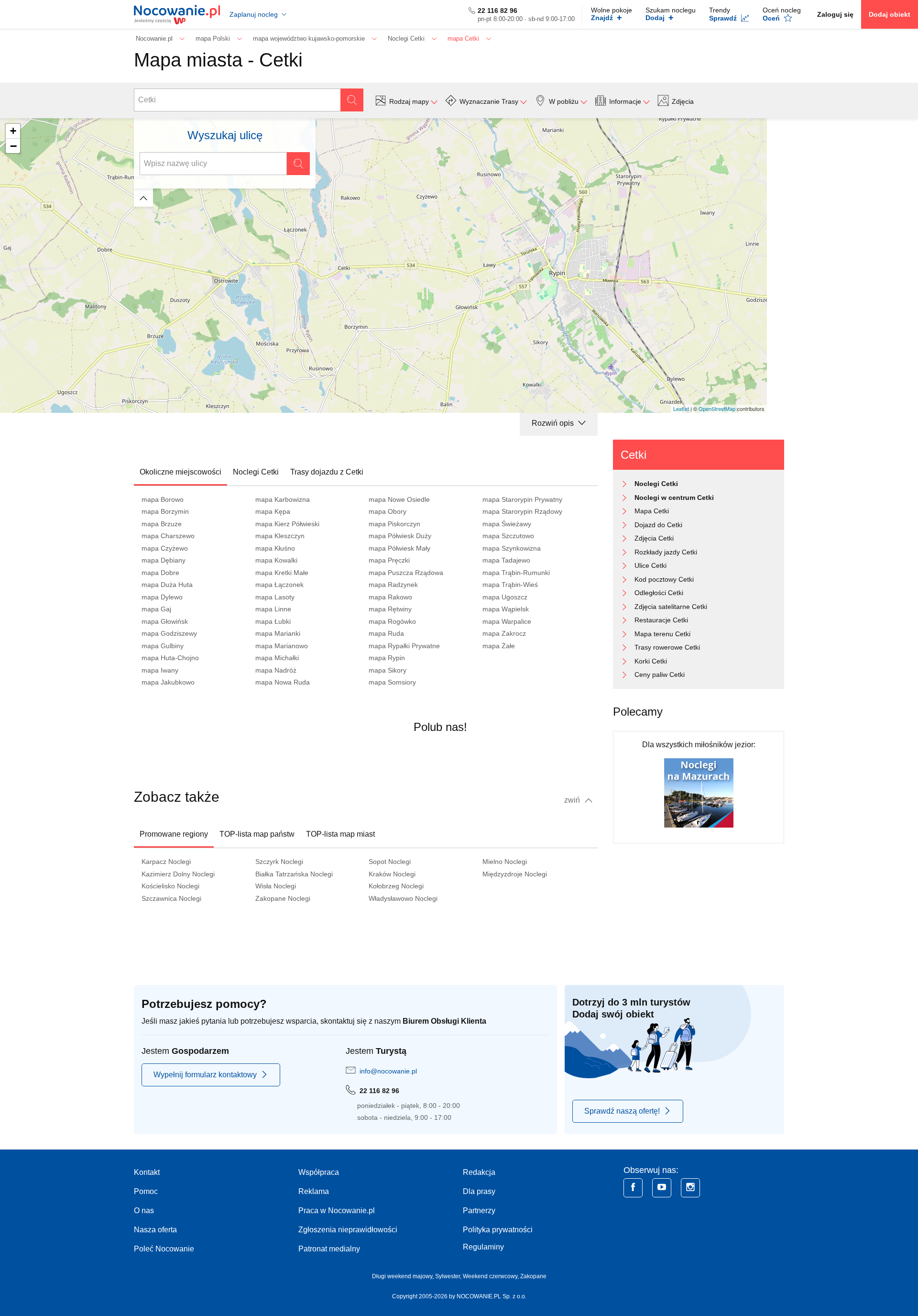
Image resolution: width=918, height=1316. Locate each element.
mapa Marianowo (281, 646)
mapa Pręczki (389, 560)
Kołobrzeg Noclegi (396, 886)
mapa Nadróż (275, 670)
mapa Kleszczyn (280, 536)
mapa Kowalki (276, 560)
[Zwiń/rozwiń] (143, 197)
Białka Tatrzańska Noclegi (294, 874)
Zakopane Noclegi (282, 898)
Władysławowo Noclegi (403, 898)
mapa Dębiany (164, 560)
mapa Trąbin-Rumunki (516, 572)
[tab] (180, 472)
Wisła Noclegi (275, 886)
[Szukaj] (351, 99)
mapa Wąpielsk (505, 609)
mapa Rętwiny (390, 609)
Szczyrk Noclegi (279, 861)
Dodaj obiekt (889, 14)
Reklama (313, 1191)
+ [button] (13, 131)
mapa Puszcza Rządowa (406, 572)
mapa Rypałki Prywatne (404, 646)
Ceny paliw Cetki (659, 674)
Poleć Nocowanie (164, 1249)
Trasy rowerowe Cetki (667, 647)
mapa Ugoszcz (504, 597)
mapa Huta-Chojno (170, 658)
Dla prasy (479, 1191)
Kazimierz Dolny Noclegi (178, 874)
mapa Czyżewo (165, 548)
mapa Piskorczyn (394, 524)
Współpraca (318, 1172)
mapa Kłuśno (275, 548)
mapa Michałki (277, 658)
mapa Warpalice (506, 621)
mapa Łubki (273, 621)
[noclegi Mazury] (698, 792)
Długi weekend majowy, (403, 1276)
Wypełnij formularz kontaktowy (205, 1075)
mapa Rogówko (392, 621)
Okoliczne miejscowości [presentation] (180, 472)
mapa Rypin (387, 658)
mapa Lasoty (275, 597)
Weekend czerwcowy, (491, 1276)
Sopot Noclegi (390, 861)
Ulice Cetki (650, 565)
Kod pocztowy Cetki (664, 579)
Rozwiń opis (554, 423)
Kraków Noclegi (392, 874)
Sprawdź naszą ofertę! (622, 1111)
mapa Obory (387, 511)
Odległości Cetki (658, 593)
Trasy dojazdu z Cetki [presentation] (326, 472)
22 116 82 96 (497, 10)
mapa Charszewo (168, 536)
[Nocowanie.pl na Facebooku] (633, 1187)
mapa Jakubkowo (168, 682)
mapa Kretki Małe (281, 572)
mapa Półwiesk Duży (400, 536)
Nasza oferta (155, 1230)
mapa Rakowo (390, 597)
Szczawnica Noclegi (171, 898)
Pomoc (146, 1191)
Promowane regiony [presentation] (174, 834)
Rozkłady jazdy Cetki (665, 552)
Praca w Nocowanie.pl (336, 1210)
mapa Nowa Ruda (282, 682)
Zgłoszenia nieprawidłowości (347, 1230)
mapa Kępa (272, 511)
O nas (144, 1210)
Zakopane (533, 1276)
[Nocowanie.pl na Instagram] (690, 1187)
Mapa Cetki (651, 511)
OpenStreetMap (717, 408)
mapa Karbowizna (282, 499)
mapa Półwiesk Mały (399, 548)
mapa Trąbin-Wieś (510, 584)
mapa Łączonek (279, 584)
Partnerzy (479, 1210)
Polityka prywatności (498, 1230)
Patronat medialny (329, 1249)
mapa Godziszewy (169, 633)
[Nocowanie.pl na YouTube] (661, 1187)
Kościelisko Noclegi (170, 886)
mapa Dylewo (162, 597)
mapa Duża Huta (167, 584)
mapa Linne (273, 609)
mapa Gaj (156, 609)
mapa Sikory (387, 670)
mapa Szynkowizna (511, 548)
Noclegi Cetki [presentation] (256, 472)
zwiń (573, 800)
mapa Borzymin (165, 511)
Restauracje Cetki (661, 620)
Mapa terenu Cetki (662, 634)
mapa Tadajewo (506, 560)
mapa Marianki (277, 633)
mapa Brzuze (162, 524)
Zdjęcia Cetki (654, 538)
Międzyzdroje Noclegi (514, 874)
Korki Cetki (650, 661)
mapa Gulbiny (163, 646)
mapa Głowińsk (165, 621)
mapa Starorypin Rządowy (522, 511)
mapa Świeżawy (506, 524)
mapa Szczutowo (508, 536)
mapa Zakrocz (504, 633)
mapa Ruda (386, 633)
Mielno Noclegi (504, 861)
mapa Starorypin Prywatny (522, 499)
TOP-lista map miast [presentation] (340, 834)
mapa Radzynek (393, 584)
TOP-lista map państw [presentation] (257, 834)
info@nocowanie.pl (388, 1071)
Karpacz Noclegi (166, 861)
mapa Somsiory (392, 682)
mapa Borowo (163, 499)
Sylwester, (449, 1276)
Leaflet (681, 408)
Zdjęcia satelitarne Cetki (670, 606)
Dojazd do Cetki (658, 525)
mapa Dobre (160, 572)
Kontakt (147, 1172)
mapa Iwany (160, 670)
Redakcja (479, 1172)
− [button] (13, 146)
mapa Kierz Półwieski (287, 524)
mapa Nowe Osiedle (399, 499)
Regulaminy (483, 1247)
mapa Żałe (498, 646)
